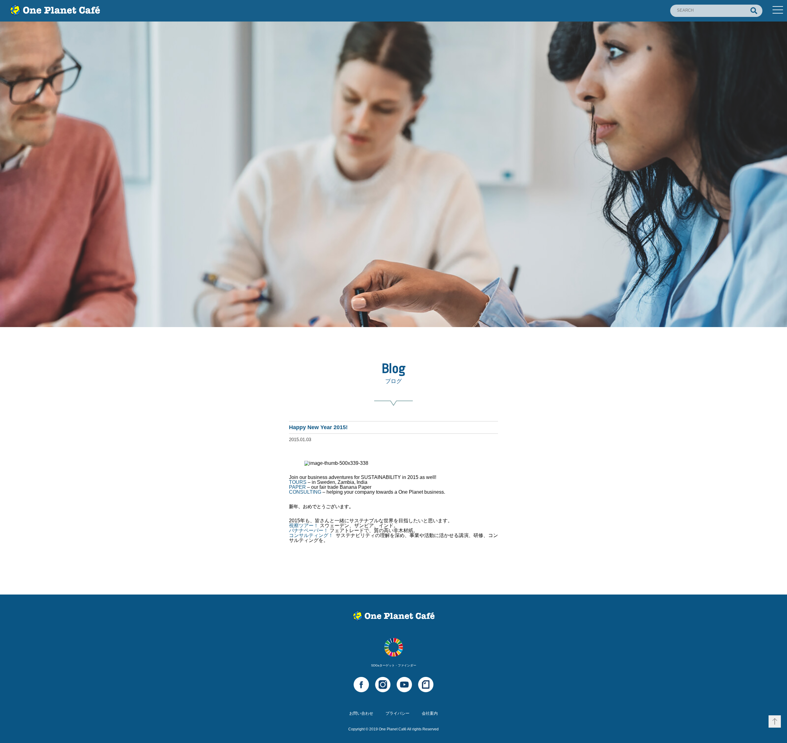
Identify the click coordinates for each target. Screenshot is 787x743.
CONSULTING (305, 492)
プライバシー (397, 713)
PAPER (297, 487)
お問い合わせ (361, 713)
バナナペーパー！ (308, 530)
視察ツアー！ (303, 525)
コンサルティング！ (311, 535)
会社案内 (430, 713)
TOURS (297, 482)
